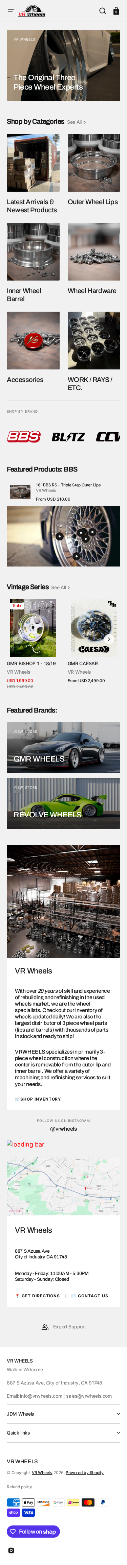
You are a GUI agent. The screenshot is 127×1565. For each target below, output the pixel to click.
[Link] (63, 65)
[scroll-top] (112, 1550)
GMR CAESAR (83, 663)
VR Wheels (42, 1472)
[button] (10, 10)
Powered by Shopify (85, 1472)
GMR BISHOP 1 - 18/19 (31, 663)
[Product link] (63, 492)
